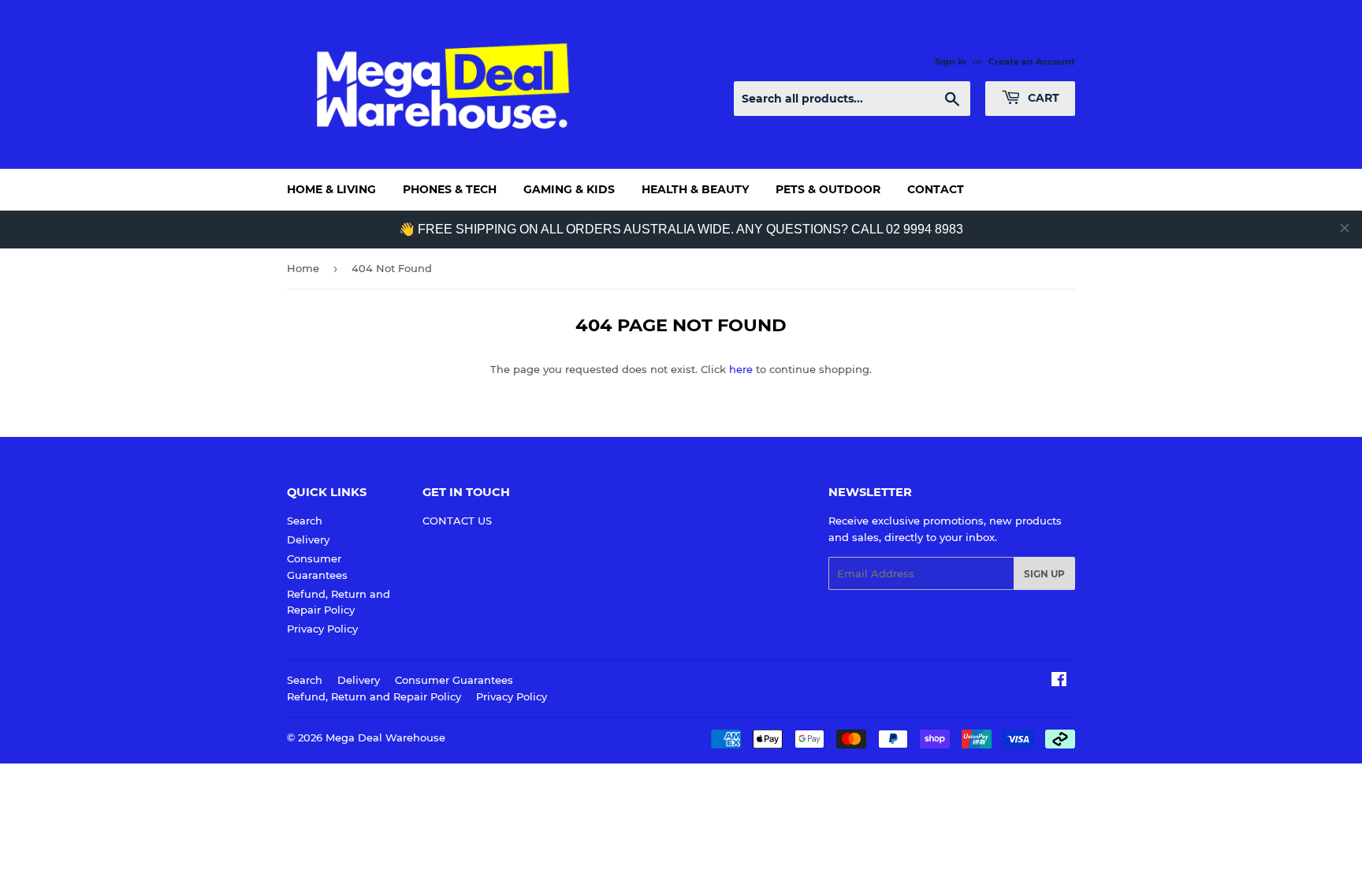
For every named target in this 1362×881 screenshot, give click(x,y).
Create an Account (1031, 61)
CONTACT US (457, 520)
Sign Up (1044, 574)
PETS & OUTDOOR (828, 189)
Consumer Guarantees (454, 680)
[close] (1344, 228)
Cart (1042, 98)
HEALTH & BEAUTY (695, 189)
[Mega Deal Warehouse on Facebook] (1059, 681)
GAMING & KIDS (569, 189)
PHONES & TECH (450, 189)
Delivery (308, 539)
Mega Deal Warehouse (385, 737)
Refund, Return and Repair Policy (374, 696)
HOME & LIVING (331, 189)
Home (303, 268)
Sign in (950, 61)
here (741, 369)
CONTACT (935, 189)
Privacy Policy (322, 628)
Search (304, 520)
